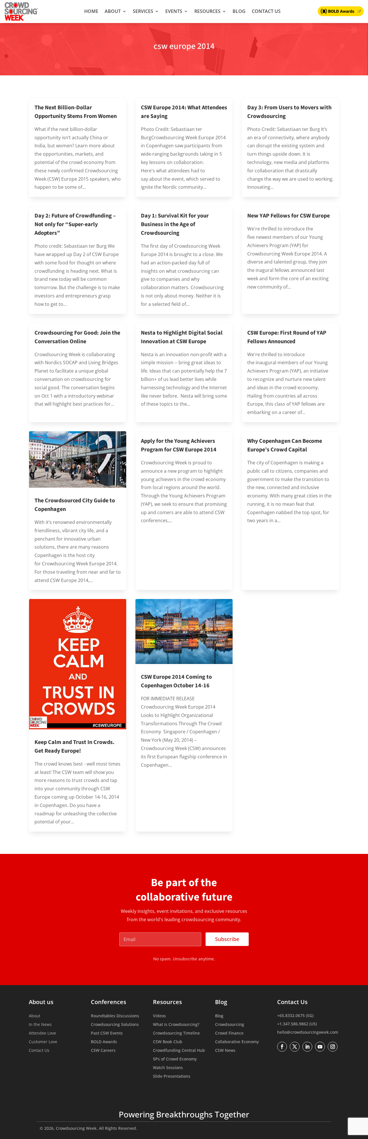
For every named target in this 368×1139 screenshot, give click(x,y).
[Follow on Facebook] (282, 1047)
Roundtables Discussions (115, 1016)
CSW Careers (103, 1050)
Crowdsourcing (229, 1024)
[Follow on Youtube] (320, 1047)
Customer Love (43, 1042)
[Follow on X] (295, 1047)
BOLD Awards (104, 1042)
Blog (239, 11)
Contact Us (266, 11)
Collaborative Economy (237, 1042)
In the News (40, 1024)
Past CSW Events (107, 1033)
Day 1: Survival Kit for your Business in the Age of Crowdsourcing (175, 224)
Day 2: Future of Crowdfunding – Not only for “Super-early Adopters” (75, 224)
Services (143, 11)
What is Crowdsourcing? (176, 1024)
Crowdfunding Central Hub (179, 1050)
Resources (207, 11)
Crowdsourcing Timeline (176, 1033)
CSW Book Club (167, 1042)
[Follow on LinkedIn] (307, 1047)
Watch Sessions (168, 1068)
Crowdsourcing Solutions (115, 1024)
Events (173, 11)
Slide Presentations (171, 1076)
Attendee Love (42, 1033)
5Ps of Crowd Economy (175, 1059)
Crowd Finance (229, 1033)
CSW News (225, 1050)
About (113, 11)
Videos (159, 1016)
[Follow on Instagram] (333, 1047)
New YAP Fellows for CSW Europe (288, 216)
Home (91, 11)
